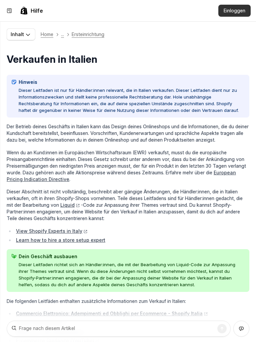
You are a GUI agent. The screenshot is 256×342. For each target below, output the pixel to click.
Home (47, 34)
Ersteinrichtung (88, 34)
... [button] (62, 34)
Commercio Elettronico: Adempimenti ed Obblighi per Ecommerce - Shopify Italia (109, 313)
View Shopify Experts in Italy (49, 231)
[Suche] (222, 328)
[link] (31, 11)
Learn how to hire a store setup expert (60, 240)
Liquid (67, 205)
